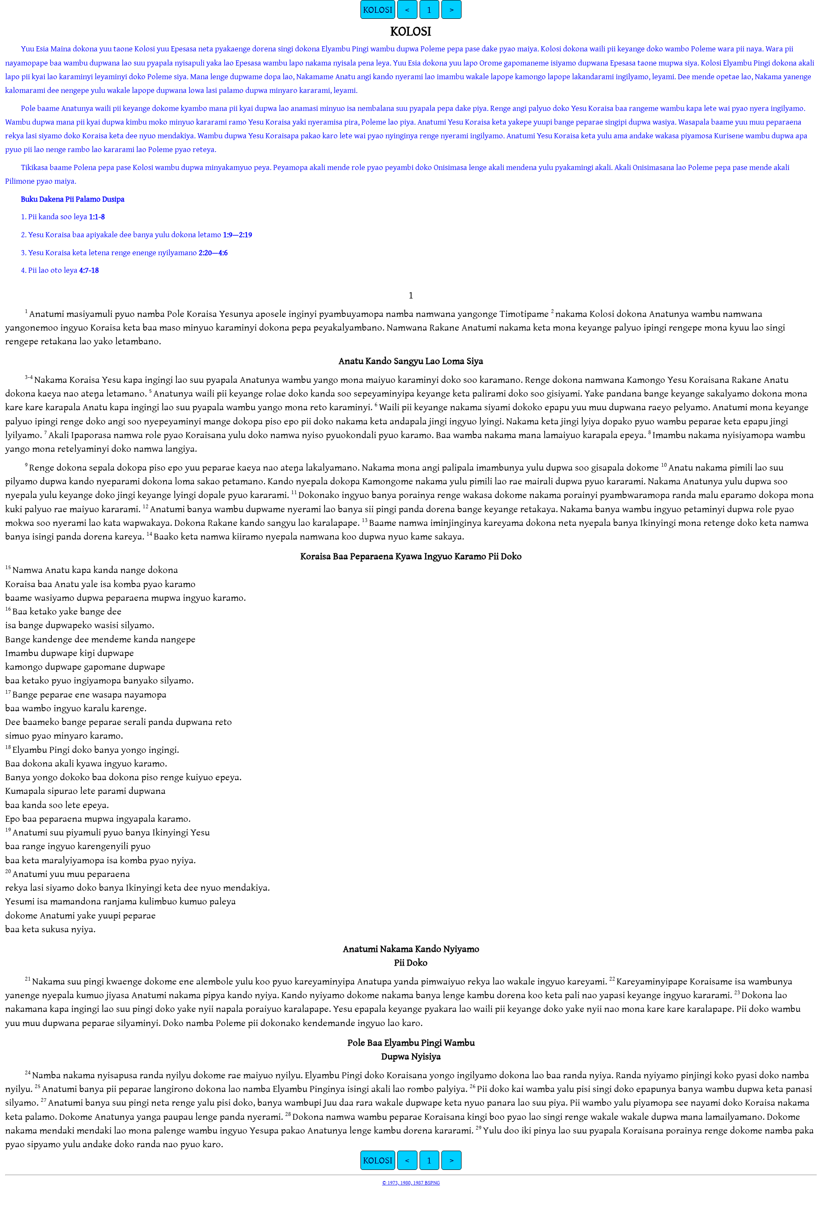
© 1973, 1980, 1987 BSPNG (411, 1182)
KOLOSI (378, 9)
